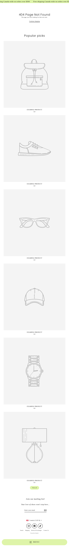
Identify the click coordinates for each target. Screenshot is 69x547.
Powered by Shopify (34, 533)
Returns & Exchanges (36, 530)
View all (34, 487)
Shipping (27, 530)
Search (21, 530)
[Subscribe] (45, 510)
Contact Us (46, 530)
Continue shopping (34, 21)
